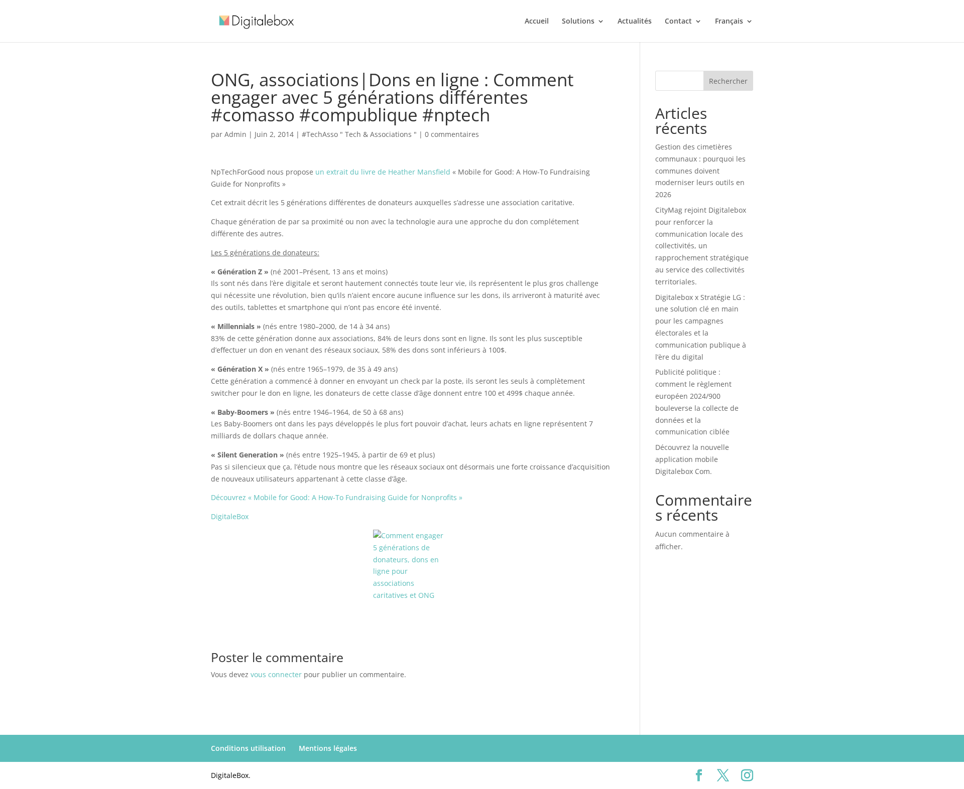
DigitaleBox (230, 516)
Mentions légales (328, 748)
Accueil (537, 22)
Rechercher (728, 81)
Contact (678, 22)
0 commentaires (452, 134)
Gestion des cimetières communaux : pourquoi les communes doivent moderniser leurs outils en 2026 (700, 170)
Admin (235, 134)
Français (729, 22)
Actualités (635, 22)
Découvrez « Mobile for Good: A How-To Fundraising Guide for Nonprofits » (336, 497)
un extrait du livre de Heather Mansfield (382, 172)
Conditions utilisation (248, 748)
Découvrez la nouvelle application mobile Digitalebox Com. (692, 459)
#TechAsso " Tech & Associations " (359, 134)
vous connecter (276, 674)
